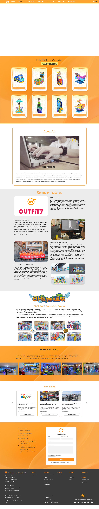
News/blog (71, 477)
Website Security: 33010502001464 (51, 502)
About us (71, 474)
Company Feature (35, 474)
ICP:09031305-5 (47, 499)
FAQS (70, 479)
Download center (85, 474)
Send (61, 459)
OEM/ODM (59, 474)
